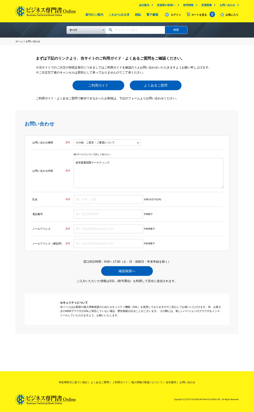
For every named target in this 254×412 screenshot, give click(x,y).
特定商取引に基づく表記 (73, 382)
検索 (176, 29)
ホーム (19, 41)
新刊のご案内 (94, 14)
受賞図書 (206, 5)
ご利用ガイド (98, 85)
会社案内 (144, 5)
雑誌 (138, 14)
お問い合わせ (227, 5)
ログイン (176, 14)
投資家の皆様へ (166, 5)
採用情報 (188, 5)
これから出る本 (119, 14)
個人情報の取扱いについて (147, 382)
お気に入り (232, 14)
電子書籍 (152, 14)
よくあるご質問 (155, 85)
